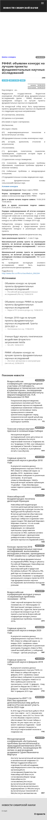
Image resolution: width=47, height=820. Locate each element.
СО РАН (5, 80)
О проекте (39, 814)
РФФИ (22, 80)
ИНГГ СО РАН (14, 80)
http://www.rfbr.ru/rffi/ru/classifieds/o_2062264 (21, 273)
